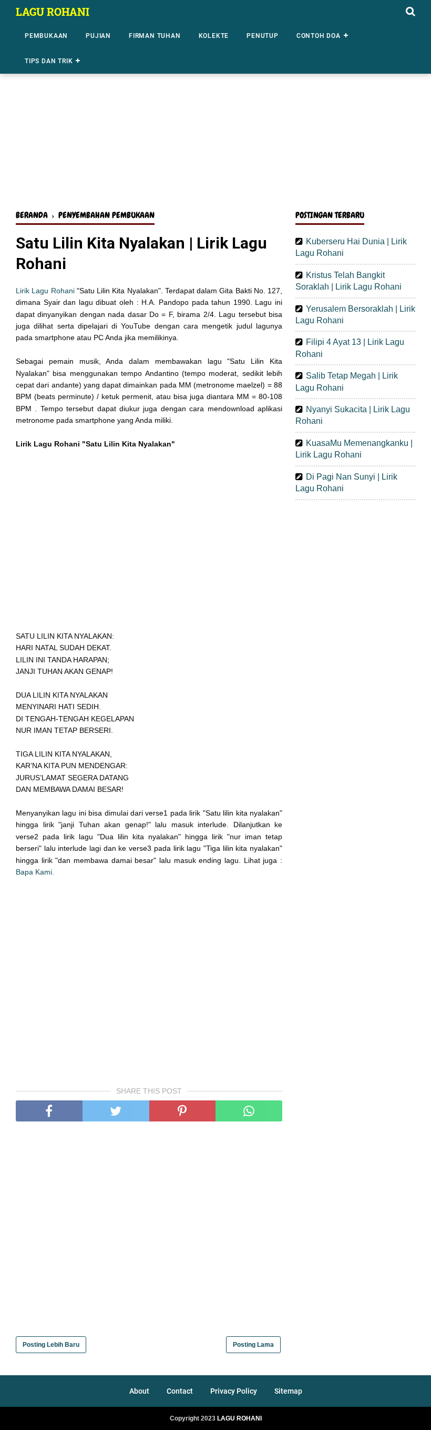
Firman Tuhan (155, 35)
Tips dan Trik (49, 61)
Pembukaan (46, 35)
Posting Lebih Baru (51, 1344)
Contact (180, 1391)
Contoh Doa (318, 35)
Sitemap (288, 1391)
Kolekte (214, 35)
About (139, 1391)
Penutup (263, 35)
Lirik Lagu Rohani (45, 290)
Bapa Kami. (35, 872)
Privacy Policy (233, 1391)
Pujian (98, 35)
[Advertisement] (215, 120)
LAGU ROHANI (52, 11)
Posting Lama (253, 1344)
